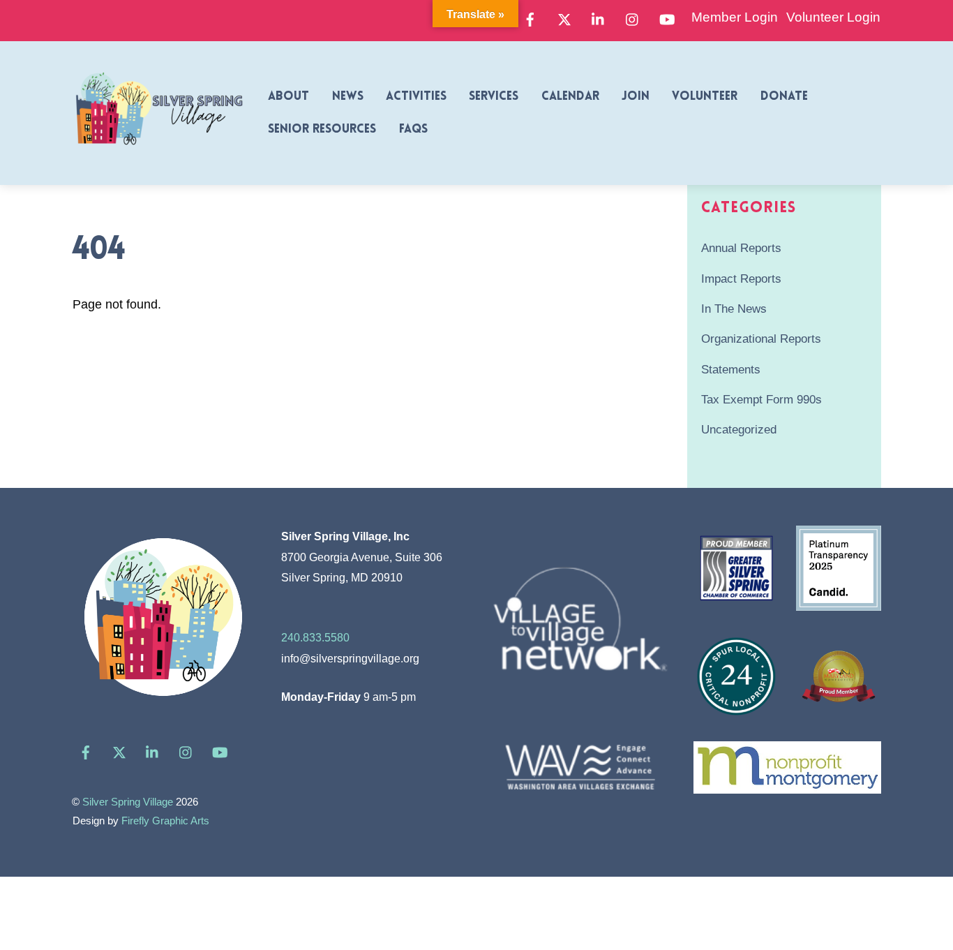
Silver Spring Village (127, 802)
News (347, 97)
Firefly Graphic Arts (165, 820)
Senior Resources (322, 129)
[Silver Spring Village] (159, 153)
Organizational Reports (761, 339)
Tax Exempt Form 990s (761, 399)
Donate (784, 97)
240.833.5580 (315, 637)
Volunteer (704, 97)
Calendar (570, 97)
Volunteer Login (833, 17)
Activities (416, 97)
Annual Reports (741, 248)
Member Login (734, 17)
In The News (734, 309)
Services (493, 97)
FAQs (413, 129)
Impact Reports (741, 278)
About (288, 97)
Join (636, 97)
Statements (730, 369)
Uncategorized (738, 429)
